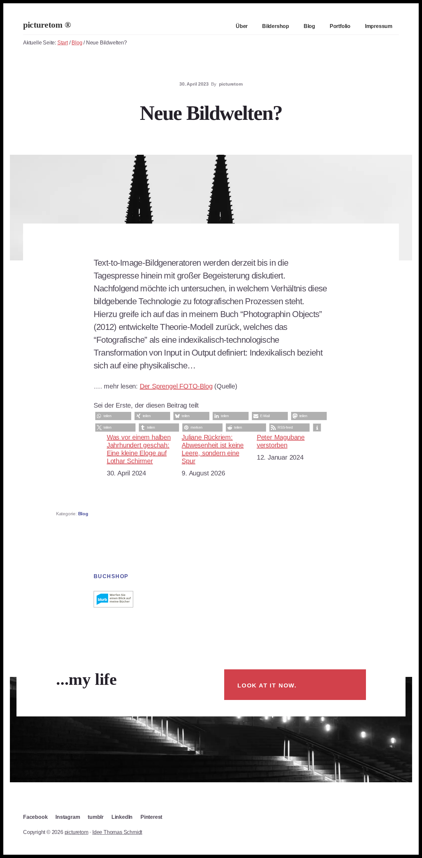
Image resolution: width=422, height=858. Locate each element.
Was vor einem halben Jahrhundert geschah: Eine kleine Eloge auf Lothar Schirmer (139, 449)
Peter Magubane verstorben (281, 441)
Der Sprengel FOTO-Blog (176, 386)
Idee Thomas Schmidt (117, 832)
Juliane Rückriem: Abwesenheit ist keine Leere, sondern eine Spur (213, 449)
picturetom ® (47, 25)
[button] (113, 416)
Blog (83, 513)
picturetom (76, 832)
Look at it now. (267, 685)
